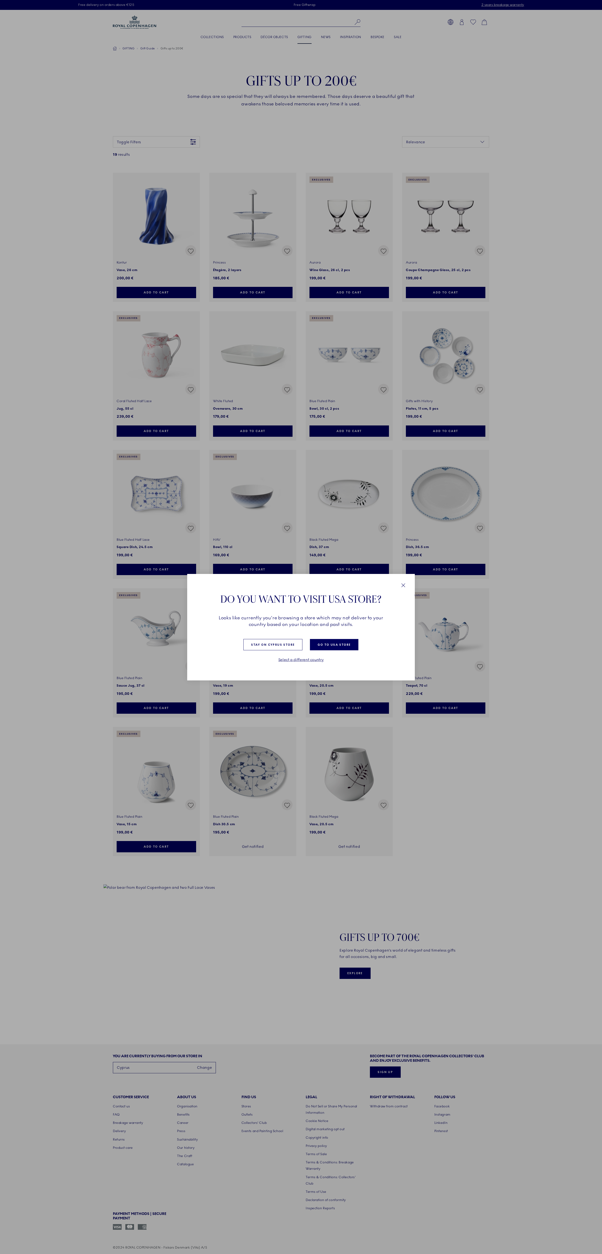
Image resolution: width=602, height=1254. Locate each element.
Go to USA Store (334, 644)
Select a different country (301, 659)
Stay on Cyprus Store (273, 644)
